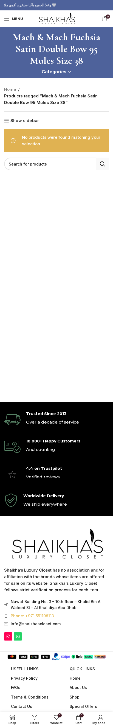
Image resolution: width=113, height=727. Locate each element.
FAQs (15, 687)
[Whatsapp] (18, 636)
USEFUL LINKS (25, 669)
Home (10, 89)
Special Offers (83, 706)
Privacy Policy (24, 678)
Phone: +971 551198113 (32, 615)
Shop (75, 697)
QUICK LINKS (82, 669)
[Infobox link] (56, 419)
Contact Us (21, 706)
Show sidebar (24, 120)
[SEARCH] (102, 164)
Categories (54, 71)
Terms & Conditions (30, 697)
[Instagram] (8, 636)
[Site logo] (56, 18)
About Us (78, 687)
